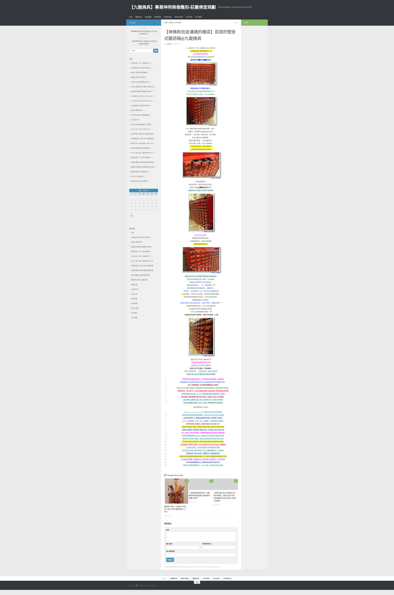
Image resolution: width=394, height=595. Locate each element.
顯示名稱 (169, 544)
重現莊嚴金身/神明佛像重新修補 (142, 162)
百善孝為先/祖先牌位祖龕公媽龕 (142, 134)
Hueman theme (152, 585)
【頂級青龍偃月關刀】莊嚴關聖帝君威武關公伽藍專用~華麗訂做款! (200, 495)
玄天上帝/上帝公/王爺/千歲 (140, 129)
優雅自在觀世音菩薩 (138, 77)
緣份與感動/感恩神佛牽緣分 (140, 148)
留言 (168, 530)
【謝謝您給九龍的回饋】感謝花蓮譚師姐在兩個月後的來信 (202, 439)
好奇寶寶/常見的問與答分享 (140, 106)
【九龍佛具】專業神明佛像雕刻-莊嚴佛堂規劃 (172, 7)
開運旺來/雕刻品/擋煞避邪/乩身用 (142, 167)
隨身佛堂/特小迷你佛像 (139, 181)
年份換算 (198, 17)
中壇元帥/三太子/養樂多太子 (141, 63)
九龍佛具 (169, 44)
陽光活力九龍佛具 (137, 176)
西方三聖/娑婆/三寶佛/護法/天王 (142, 153)
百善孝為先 (168, 17)
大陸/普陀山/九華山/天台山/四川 (142, 96)
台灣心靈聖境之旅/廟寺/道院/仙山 (142, 87)
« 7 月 (131, 216)
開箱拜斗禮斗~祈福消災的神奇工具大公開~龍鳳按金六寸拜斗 (175, 509)
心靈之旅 (134, 294)
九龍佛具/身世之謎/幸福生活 (141, 68)
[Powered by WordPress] (136, 585)
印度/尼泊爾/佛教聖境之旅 (140, 82)
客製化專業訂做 (136, 110)
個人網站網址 (170, 551)
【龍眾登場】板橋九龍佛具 (208, 371)
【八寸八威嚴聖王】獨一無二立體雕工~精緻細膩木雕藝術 (203, 421)
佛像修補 (157, 17)
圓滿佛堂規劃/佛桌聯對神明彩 (141, 91)
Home (165, 578)
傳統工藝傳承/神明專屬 (172, 23)
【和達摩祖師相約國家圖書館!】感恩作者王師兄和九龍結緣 (202, 415)
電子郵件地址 (207, 544)
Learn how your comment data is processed (204, 567)
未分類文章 (135, 120)
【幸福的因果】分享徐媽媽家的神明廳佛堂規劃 (202, 447)
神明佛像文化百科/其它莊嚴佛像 (142, 139)
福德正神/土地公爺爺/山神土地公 (142, 143)
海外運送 (189, 17)
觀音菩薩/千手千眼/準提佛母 (141, 157)
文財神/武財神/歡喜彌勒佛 (140, 115)
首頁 (130, 17)
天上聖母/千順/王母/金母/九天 (141, 101)
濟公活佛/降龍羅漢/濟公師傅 (141, 124)
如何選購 (148, 17)
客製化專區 (179, 17)
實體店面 (138, 17)
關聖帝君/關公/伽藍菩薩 (139, 172)
